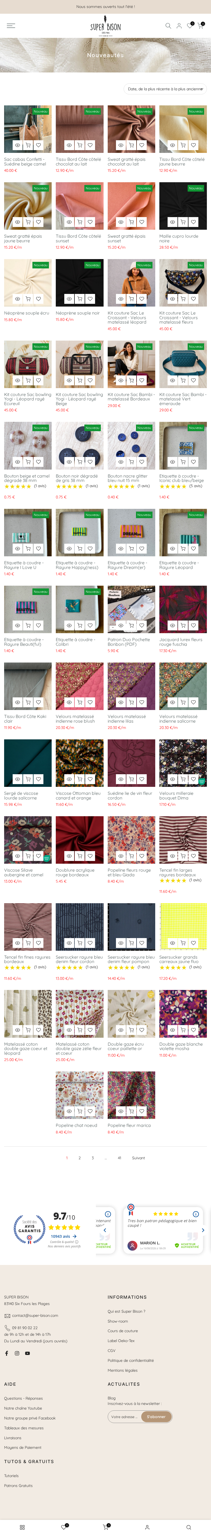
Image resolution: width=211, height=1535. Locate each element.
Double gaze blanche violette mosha (181, 1046)
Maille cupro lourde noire (178, 238)
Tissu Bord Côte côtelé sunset (78, 238)
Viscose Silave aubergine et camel (23, 872)
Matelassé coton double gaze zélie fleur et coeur (79, 1048)
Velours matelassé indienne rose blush (75, 719)
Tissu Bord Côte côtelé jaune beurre (182, 161)
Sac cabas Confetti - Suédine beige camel (25, 161)
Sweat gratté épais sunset (127, 238)
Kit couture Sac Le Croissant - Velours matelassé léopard (127, 317)
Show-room (118, 1321)
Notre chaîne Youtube (23, 1408)
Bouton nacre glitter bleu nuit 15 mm (128, 478)
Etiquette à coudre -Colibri (75, 642)
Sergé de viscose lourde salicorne (21, 795)
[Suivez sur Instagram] (17, 1353)
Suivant (138, 1157)
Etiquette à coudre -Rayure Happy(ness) (77, 565)
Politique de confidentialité (131, 1360)
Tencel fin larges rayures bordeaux (177, 872)
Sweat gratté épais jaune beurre (23, 238)
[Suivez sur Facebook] (6, 1353)
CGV (111, 1350)
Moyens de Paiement (22, 1447)
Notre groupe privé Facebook (29, 1418)
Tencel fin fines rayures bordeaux (27, 959)
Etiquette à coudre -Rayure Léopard (179, 565)
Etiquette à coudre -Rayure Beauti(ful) (24, 642)
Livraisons (12, 1437)
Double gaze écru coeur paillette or (126, 1046)
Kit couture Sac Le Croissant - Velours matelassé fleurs (178, 317)
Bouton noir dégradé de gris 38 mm (77, 478)
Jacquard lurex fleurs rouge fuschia (180, 642)
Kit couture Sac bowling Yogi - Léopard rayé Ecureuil (27, 399)
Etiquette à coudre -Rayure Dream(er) (127, 565)
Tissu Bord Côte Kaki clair (25, 719)
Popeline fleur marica (129, 1125)
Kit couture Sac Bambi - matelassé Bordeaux (131, 397)
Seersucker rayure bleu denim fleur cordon (79, 959)
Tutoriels (11, 1475)
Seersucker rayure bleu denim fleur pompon (131, 959)
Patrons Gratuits (18, 1485)
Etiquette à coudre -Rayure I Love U (24, 565)
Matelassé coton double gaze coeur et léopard (25, 1048)
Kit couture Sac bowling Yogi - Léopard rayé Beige (79, 399)
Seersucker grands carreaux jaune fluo (179, 959)
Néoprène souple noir (78, 313)
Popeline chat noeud (76, 1125)
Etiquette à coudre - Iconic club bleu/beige (181, 478)
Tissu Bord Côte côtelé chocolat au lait (78, 161)
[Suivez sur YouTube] (27, 1353)
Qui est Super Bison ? (126, 1311)
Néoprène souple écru (26, 313)
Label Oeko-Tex (121, 1340)
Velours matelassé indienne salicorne (178, 719)
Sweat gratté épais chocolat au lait (127, 161)
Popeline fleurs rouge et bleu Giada (129, 872)
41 (119, 1157)
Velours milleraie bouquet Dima (176, 795)
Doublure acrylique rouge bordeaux (75, 872)
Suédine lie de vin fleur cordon (130, 795)
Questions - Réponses (23, 1398)
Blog (112, 1398)
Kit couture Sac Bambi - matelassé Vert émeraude (183, 399)
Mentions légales (123, 1370)
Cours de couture (123, 1330)
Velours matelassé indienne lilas (127, 719)
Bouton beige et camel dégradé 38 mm (27, 478)
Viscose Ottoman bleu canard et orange (78, 795)
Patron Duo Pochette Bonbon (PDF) (129, 642)
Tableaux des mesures (24, 1427)
